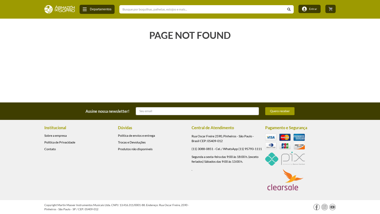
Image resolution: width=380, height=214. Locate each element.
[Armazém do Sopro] (59, 9)
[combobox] (206, 9)
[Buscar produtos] (290, 9)
